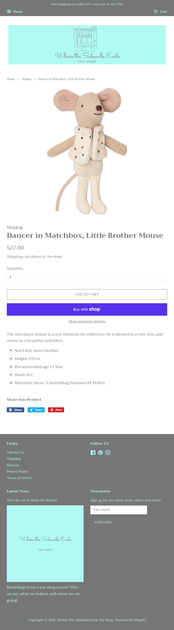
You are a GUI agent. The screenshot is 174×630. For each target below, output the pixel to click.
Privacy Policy (17, 472)
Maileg (26, 79)
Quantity (15, 268)
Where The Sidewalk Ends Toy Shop (85, 620)
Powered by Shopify (130, 620)
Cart (163, 11)
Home (11, 79)
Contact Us (15, 452)
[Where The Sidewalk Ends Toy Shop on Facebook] (93, 453)
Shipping (14, 256)
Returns (13, 465)
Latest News (18, 491)
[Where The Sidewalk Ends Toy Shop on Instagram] (107, 453)
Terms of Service (20, 478)
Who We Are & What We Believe (32, 500)
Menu (17, 11)
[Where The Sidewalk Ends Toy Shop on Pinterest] (100, 453)
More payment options (87, 321)
